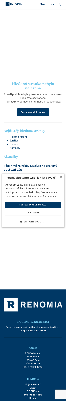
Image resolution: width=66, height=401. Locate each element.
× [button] (61, 177)
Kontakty (15, 147)
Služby (14, 140)
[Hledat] (59, 4)
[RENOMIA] (13, 4)
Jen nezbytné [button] (33, 212)
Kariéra (14, 144)
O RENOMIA (33, 391)
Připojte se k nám (33, 394)
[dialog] (33, 201)
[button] (33, 222)
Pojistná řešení (18, 136)
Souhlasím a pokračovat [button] (33, 204)
